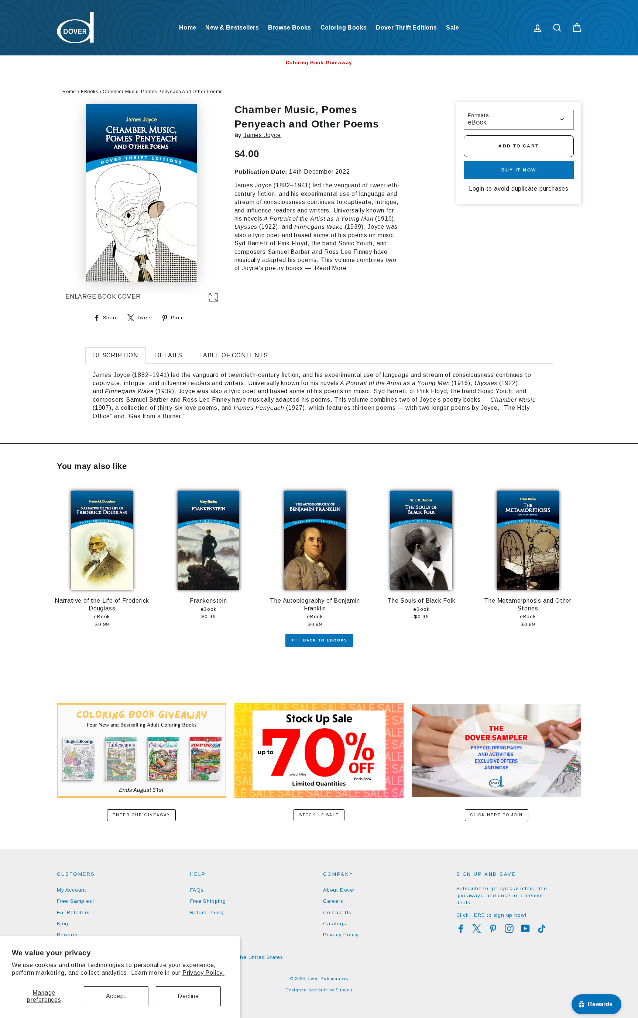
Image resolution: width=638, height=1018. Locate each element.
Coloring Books (343, 27)
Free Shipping (208, 901)
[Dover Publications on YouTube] (525, 928)
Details (169, 355)
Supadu (344, 990)
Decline (188, 996)
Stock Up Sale (319, 815)
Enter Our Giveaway (141, 815)
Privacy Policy (341, 934)
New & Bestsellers (232, 27)
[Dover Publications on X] (476, 928)
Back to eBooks (324, 640)
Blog (62, 923)
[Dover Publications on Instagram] (509, 928)
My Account (71, 890)
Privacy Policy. (203, 973)
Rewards (68, 934)
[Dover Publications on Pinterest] (492, 928)
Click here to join (496, 815)
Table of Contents (233, 355)
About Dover (339, 890)
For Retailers (73, 912)
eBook (477, 122)
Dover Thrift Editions (406, 27)
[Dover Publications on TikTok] (541, 928)
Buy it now (518, 170)
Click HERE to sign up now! (491, 915)
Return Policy (207, 912)
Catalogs (334, 923)
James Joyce (262, 135)
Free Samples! (75, 901)
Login (476, 188)
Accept (116, 996)
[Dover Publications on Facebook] (460, 928)
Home (187, 27)
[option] (319, 62)
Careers (333, 901)
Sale (452, 27)
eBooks (89, 91)
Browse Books (289, 27)
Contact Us (337, 912)
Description (115, 355)
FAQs (197, 890)
